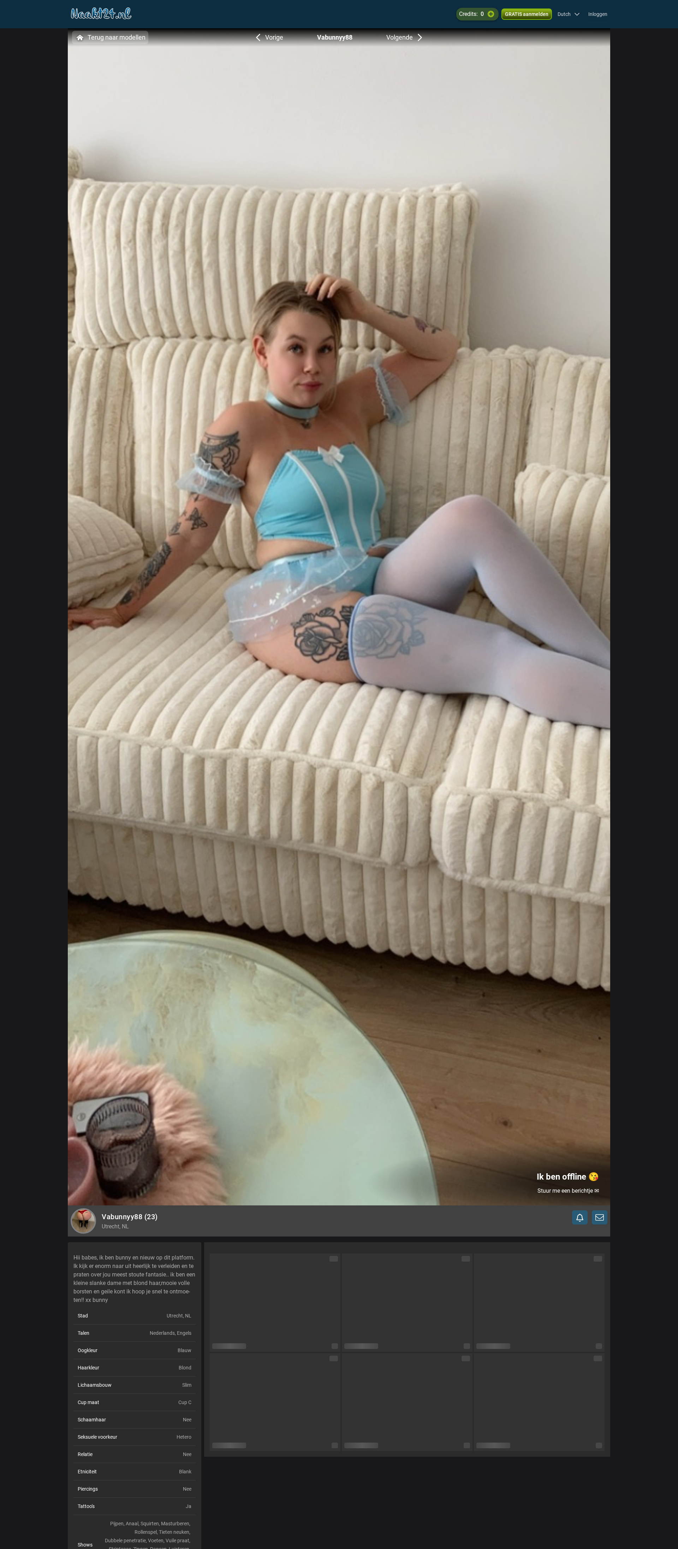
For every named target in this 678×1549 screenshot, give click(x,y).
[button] (569, 14)
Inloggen (597, 14)
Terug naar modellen (116, 37)
